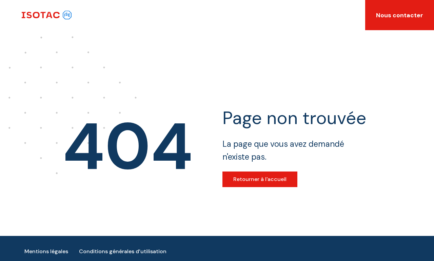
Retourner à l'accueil (260, 179)
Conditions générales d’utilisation (122, 251)
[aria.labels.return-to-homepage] (47, 15)
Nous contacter (399, 15)
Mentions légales (46, 251)
